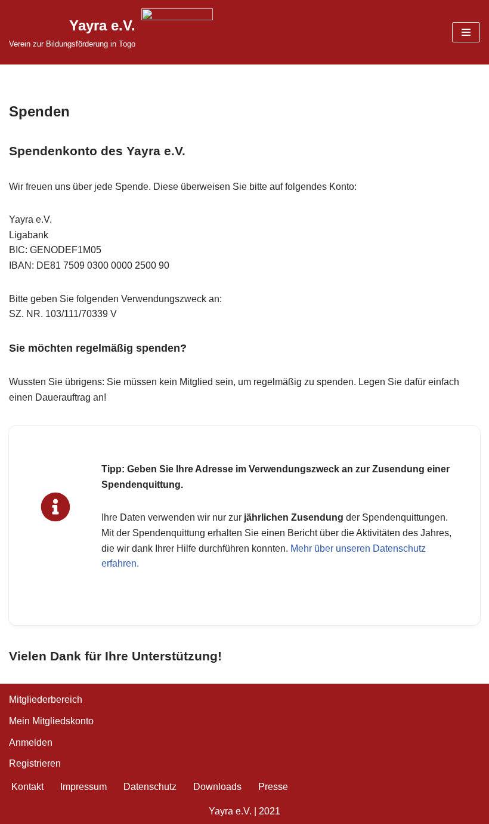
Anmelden (30, 742)
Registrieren (35, 763)
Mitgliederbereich (45, 699)
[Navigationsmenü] (466, 32)
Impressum (83, 787)
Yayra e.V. (230, 811)
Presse (273, 787)
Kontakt (27, 787)
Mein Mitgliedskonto (51, 721)
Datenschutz (150, 787)
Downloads (217, 787)
